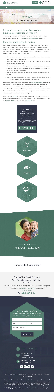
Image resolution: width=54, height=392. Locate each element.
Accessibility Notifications (35, 388)
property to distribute (37, 82)
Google (25, 366)
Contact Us (30, 376)
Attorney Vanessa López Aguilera (32, 38)
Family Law (27, 147)
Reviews (46, 374)
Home (5, 374)
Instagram (28, 366)
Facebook (21, 366)
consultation (28, 100)
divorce (15, 96)
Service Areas (32, 374)
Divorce (27, 169)
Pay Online (35, 2)
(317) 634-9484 (46, 3)
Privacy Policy (46, 388)
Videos (40, 374)
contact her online (31, 288)
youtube (32, 366)
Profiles (12, 374)
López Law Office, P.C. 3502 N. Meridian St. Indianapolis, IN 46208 (27, 355)
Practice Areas (21, 374)
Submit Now (27, 334)
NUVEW (6, 388)
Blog (23, 376)
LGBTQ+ (27, 192)
